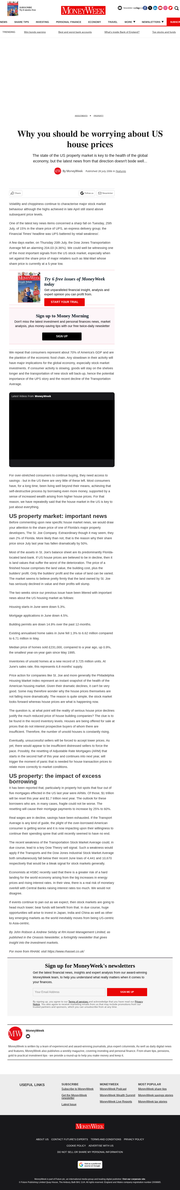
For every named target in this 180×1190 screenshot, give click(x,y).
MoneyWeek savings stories (155, 1098)
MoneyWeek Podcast (113, 1092)
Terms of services (78, 1001)
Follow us (89, 193)
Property (99, 116)
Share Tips (21, 22)
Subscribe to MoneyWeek (78, 1092)
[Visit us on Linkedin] (155, 8)
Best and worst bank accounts (75, 32)
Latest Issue (69, 1107)
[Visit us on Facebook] (145, 8)
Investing (42, 22)
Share (18, 193)
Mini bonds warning (35, 32)
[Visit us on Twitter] (150, 8)
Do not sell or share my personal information (90, 1155)
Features (121, 171)
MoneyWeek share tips (152, 1092)
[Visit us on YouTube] (160, 8)
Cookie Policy (76, 1149)
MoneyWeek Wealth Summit (117, 1098)
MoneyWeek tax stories (152, 1105)
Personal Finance (68, 22)
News (3, 22)
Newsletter (107, 193)
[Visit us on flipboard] (170, 8)
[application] (62, 430)
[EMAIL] (29, 1036)
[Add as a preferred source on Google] (90, 1168)
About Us (42, 1142)
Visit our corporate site (133, 1182)
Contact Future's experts (69, 1142)
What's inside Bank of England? (122, 32)
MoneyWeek (74, 171)
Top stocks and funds (164, 32)
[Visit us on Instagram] (165, 8)
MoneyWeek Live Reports (116, 1105)
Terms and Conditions (106, 1142)
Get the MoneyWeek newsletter (74, 1100)
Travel (113, 22)
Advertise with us (101, 1149)
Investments (81, 116)
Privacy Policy (134, 1142)
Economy (94, 22)
